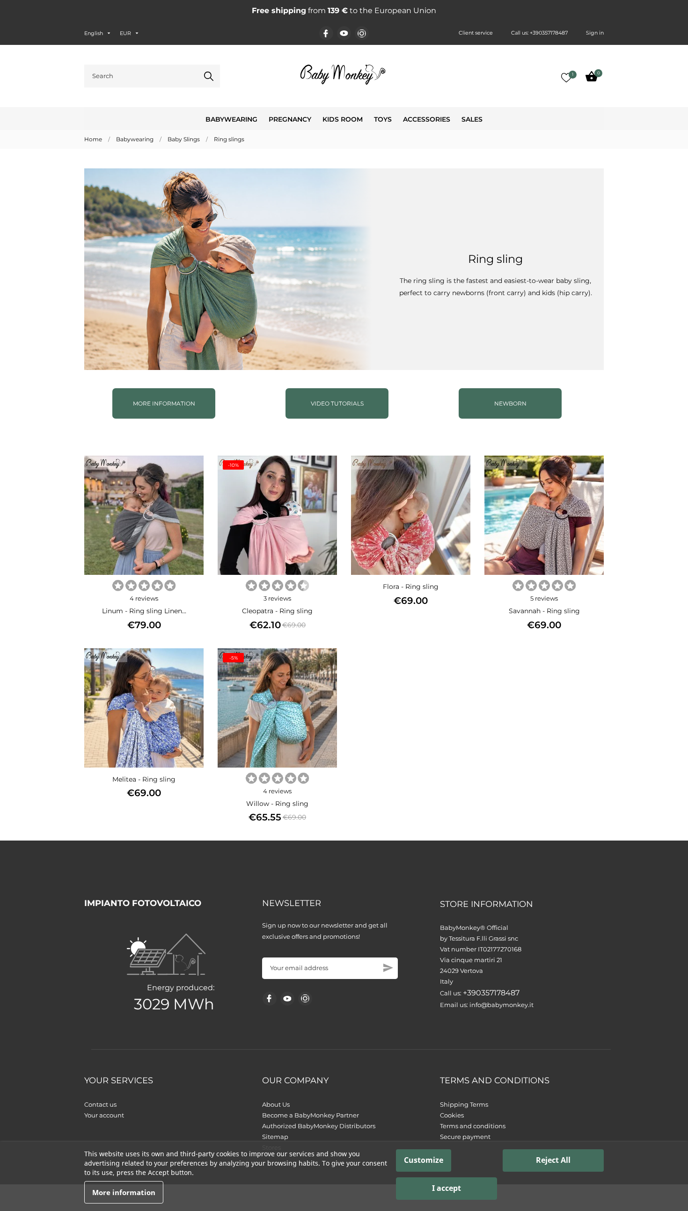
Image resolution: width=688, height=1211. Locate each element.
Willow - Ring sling (277, 803)
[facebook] (326, 33)
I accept (446, 1188)
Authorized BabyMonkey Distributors (318, 1126)
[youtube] (344, 33)
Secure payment (465, 1136)
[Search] (209, 76)
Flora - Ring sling (411, 586)
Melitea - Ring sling (144, 779)
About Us (276, 1104)
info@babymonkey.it (501, 1004)
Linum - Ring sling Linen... (144, 611)
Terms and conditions (472, 1126)
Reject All (553, 1160)
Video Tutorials (337, 403)
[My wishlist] (566, 77)
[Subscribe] (388, 968)
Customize (423, 1160)
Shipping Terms (464, 1104)
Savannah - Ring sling (544, 611)
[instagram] (362, 33)
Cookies (452, 1115)
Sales (472, 119)
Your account (104, 1115)
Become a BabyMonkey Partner (310, 1115)
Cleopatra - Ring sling (277, 611)
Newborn (510, 403)
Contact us (100, 1104)
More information (164, 403)
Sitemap (275, 1136)
